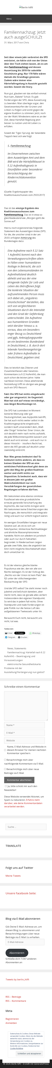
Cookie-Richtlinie (16, 1048)
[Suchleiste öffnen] (48, 19)
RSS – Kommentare (16, 1000)
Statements (20, 648)
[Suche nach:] (26, 826)
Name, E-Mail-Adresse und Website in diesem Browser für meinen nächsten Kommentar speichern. (26, 750)
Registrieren (12, 1018)
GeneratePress (41, 1063)
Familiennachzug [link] (18, 67)
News (10, 648)
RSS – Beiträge (13, 996)
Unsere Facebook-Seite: (21, 893)
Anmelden (11, 1023)
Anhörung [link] (26, 237)
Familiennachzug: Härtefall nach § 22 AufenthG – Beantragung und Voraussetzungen (24, 656)
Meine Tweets (13, 875)
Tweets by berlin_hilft (17, 979)
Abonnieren (16, 953)
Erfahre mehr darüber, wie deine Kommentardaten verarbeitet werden (23, 803)
